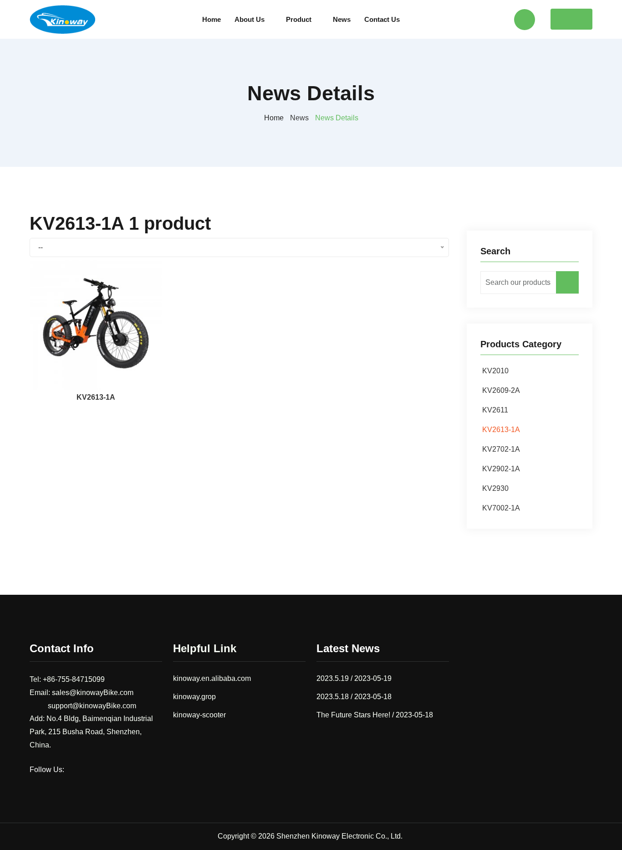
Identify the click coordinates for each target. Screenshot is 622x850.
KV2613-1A (95, 397)
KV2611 (495, 410)
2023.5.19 (332, 678)
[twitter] (128, 769)
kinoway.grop (194, 697)
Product (298, 19)
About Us (250, 19)
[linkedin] (110, 769)
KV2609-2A (501, 390)
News (342, 19)
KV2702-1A (501, 449)
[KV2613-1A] (96, 323)
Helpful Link (204, 648)
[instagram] (93, 769)
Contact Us (382, 19)
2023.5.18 (332, 697)
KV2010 (495, 371)
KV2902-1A (501, 469)
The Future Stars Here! (353, 715)
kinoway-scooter (199, 715)
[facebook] (75, 769)
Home (211, 19)
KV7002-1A (501, 508)
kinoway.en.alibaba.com (212, 678)
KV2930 (495, 488)
